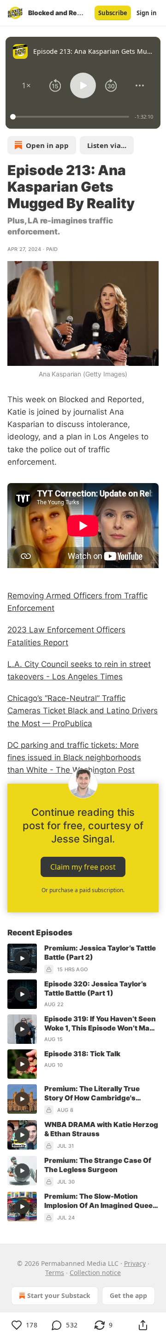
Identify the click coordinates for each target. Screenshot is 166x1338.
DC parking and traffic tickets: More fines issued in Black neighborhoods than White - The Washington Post (74, 757)
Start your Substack (58, 1295)
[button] (26, 85)
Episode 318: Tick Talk (82, 1053)
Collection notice (95, 1272)
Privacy (135, 1263)
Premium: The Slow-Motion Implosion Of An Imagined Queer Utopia (100, 1201)
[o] (22, 958)
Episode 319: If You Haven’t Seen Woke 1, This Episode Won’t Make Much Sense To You (101, 1023)
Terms (54, 1272)
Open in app (47, 145)
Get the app (128, 1295)
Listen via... (106, 145)
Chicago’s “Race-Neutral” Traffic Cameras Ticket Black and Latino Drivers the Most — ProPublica (82, 711)
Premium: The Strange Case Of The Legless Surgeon (97, 1165)
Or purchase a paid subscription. (83, 890)
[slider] (71, 116)
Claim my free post (83, 867)
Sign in (146, 13)
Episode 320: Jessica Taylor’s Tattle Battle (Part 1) (95, 988)
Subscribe (112, 13)
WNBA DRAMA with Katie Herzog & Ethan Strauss (101, 1129)
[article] (83, 959)
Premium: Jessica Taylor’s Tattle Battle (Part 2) (100, 953)
